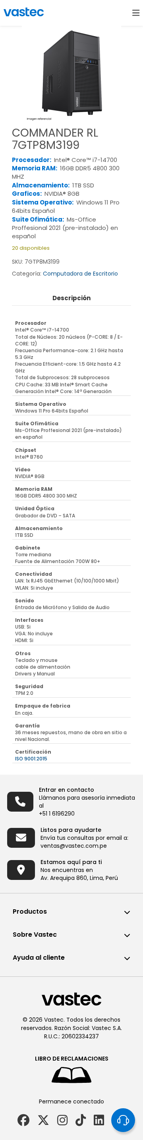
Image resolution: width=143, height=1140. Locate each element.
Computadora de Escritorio (80, 274)
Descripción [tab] (71, 298)
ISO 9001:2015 (31, 758)
